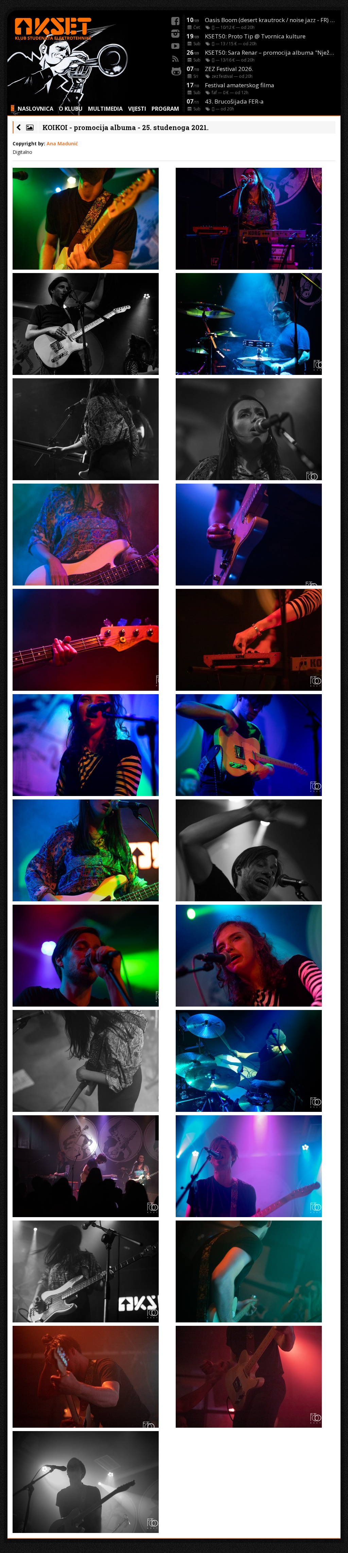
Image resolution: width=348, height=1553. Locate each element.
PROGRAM (165, 108)
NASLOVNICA (35, 108)
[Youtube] (175, 45)
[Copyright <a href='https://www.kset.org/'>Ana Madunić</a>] (92, 219)
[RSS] (175, 57)
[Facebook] (175, 20)
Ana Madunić (62, 143)
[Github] (175, 70)
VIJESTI (137, 108)
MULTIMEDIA (105, 108)
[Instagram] (175, 32)
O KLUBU (71, 108)
